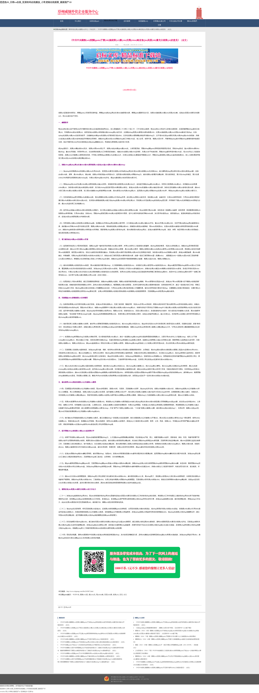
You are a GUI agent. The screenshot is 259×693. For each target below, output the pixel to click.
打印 (61, 607)
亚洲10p (30, 691)
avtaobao (2, 691)
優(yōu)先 (92, 594)
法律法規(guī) (94, 21)
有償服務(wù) (143, 21)
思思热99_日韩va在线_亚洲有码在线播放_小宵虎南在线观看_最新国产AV (36, 2)
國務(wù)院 (84, 594)
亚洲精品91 (24, 691)
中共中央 (76, 594)
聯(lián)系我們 (192, 21)
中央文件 (93, 29)
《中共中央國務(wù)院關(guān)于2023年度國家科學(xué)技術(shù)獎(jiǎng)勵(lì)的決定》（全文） (89, 653)
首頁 (61, 21)
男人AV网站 (9, 691)
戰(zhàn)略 (99, 594)
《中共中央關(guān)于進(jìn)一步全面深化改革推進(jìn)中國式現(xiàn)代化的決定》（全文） (88, 645)
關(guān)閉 (68, 607)
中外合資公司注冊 (175, 21)
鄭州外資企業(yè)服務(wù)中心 (78, 29)
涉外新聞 (127, 21)
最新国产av (16, 691)
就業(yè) (116, 594)
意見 (121, 594)
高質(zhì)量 (108, 594)
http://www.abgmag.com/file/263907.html (80, 591)
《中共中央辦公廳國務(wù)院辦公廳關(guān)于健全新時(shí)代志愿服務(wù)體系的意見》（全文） (90, 656)
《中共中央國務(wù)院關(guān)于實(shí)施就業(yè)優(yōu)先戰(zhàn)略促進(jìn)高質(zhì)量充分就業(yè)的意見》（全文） (134, 29)
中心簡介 (78, 21)
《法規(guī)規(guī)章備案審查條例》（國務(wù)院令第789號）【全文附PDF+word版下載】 (163, 628)
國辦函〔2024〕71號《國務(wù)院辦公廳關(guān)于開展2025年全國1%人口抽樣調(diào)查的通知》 (166, 636)
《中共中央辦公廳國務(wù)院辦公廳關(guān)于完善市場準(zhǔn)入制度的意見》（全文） (87, 639)
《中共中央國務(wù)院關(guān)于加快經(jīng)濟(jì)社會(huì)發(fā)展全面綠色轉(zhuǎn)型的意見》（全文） (92, 642)
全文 (125, 594)
